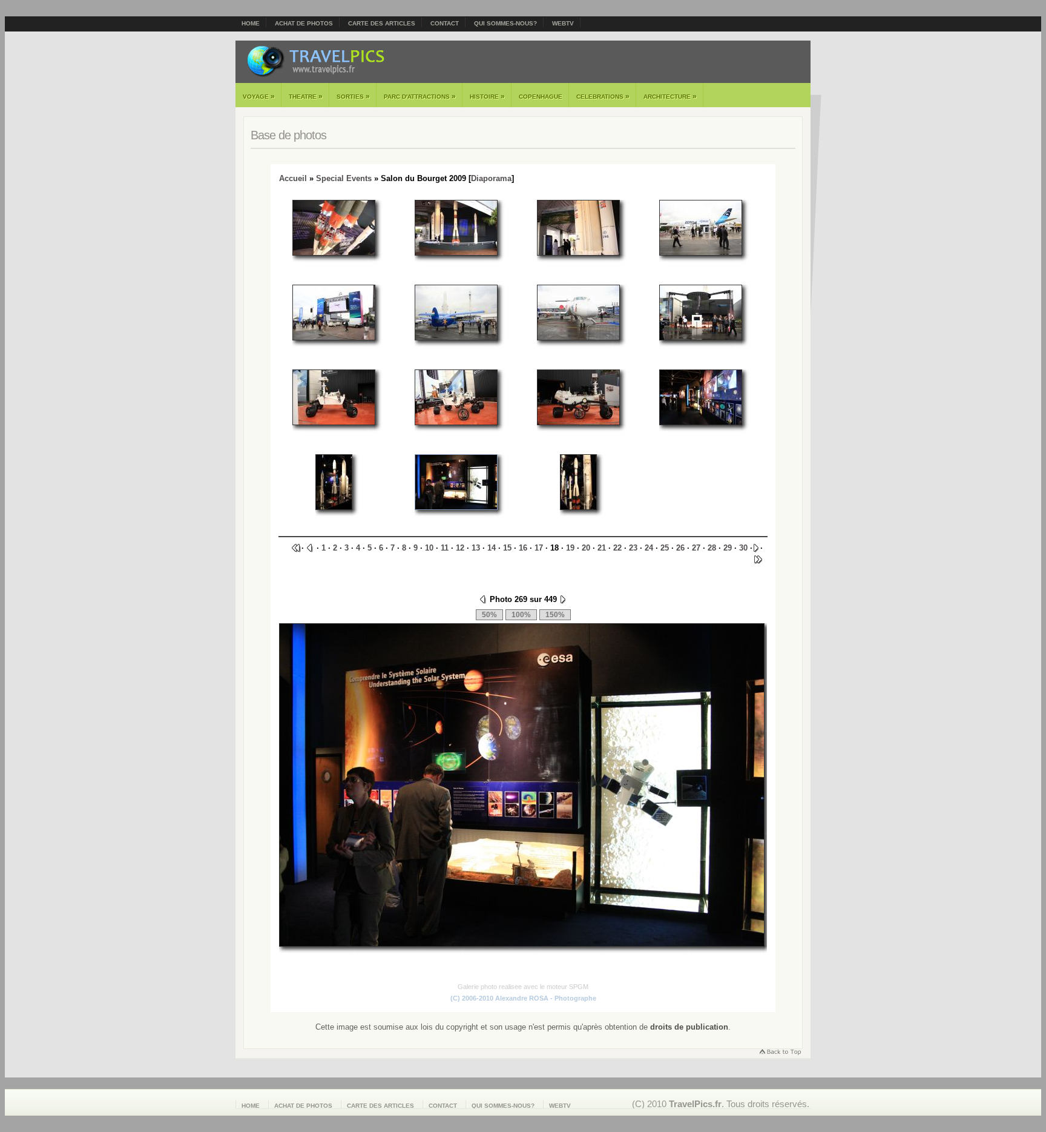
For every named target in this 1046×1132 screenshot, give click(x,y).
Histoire (487, 96)
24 (649, 547)
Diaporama (491, 178)
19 (570, 547)
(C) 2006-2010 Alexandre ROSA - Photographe (523, 998)
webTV (563, 23)
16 (523, 547)
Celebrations (603, 96)
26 (680, 547)
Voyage (259, 96)
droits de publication (689, 1026)
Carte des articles (381, 23)
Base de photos (288, 135)
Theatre (306, 96)
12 (460, 547)
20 (586, 547)
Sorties (353, 96)
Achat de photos (304, 23)
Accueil (293, 178)
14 (491, 547)
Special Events (344, 178)
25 (664, 547)
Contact (444, 23)
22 (617, 547)
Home (251, 23)
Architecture (670, 96)
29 (727, 547)
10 (429, 547)
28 (712, 547)
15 (507, 547)
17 (539, 547)
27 (696, 547)
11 (445, 547)
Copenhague (540, 96)
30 (743, 547)
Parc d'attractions (420, 96)
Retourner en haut (779, 1053)
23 (633, 547)
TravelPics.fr (695, 1104)
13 (476, 547)
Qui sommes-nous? (505, 23)
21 (601, 547)
